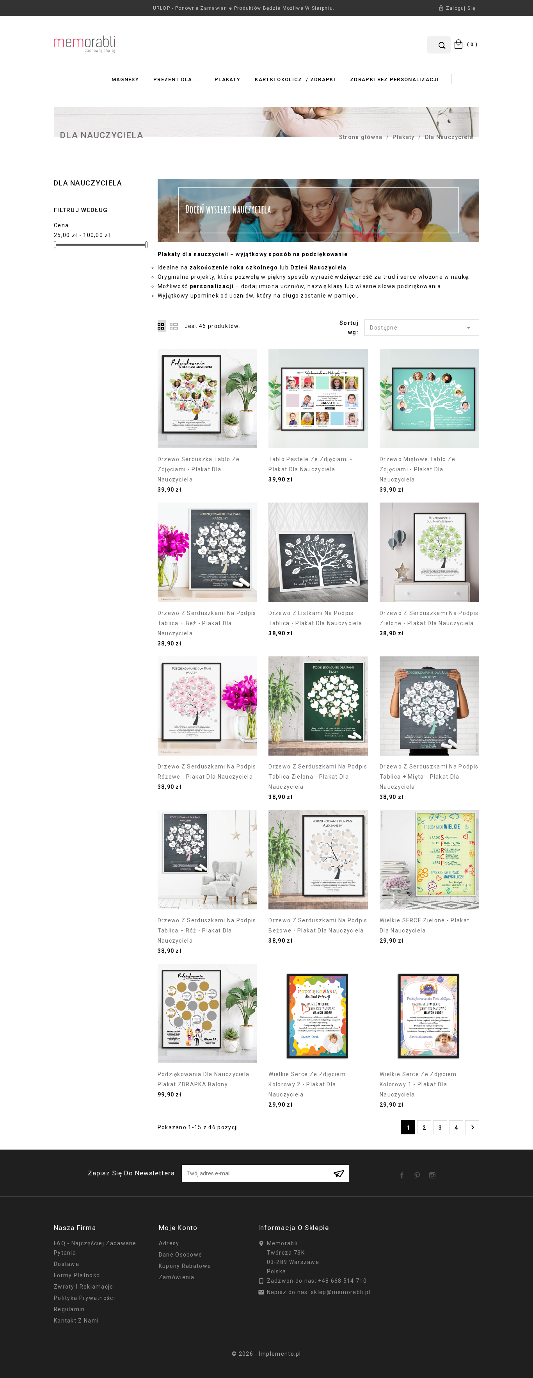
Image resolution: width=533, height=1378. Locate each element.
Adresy (169, 1243)
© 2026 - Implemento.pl (266, 1354)
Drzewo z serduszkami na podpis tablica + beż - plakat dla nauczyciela (207, 623)
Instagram (434, 1172)
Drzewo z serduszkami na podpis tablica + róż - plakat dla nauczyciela (207, 930)
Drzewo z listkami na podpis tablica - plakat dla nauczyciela (315, 618)
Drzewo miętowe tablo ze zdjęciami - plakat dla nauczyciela (417, 469)
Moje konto (178, 1228)
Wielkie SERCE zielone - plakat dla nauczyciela (424, 925)
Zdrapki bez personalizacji (394, 79)
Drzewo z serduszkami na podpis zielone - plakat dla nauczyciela (429, 618)
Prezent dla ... (176, 79)
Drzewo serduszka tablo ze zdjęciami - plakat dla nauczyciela (199, 469)
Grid (162, 326)
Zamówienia (177, 1277)
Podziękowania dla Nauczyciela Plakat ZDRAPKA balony (204, 1079)
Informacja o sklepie (293, 1228)
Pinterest (419, 1172)
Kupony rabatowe (185, 1266)
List (174, 326)
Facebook (403, 1172)
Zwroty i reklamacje (84, 1287)
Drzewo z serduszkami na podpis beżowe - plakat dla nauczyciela (317, 925)
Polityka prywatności (84, 1298)
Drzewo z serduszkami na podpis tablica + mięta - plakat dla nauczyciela (429, 776)
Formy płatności (77, 1275)
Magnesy (125, 79)
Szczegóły (207, 435)
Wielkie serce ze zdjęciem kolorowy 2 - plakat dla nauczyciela (307, 1084)
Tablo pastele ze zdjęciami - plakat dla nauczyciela (310, 464)
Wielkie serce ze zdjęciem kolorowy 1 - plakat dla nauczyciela (418, 1084)
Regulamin (69, 1309)
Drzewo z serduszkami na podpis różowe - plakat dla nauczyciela (207, 771)
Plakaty (227, 79)
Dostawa (66, 1264)
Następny (472, 1127)
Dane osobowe (181, 1254)
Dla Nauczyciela (88, 183)
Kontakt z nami (76, 1320)
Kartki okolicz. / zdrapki (295, 79)
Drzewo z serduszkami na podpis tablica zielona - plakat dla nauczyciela (317, 776)
